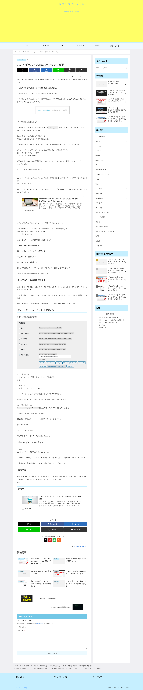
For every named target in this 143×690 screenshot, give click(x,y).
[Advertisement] (71, 28)
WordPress (22, 60)
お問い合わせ (39, 623)
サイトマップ (97, 677)
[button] (69, 70)
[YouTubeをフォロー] (50, 540)
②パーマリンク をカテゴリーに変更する (111, 320)
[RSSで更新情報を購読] (59, 540)
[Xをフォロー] (45, 540)
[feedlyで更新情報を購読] (54, 540)
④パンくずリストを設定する (108, 322)
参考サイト (102, 327)
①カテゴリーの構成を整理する (108, 317)
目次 (107, 314)
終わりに (102, 325)
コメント (21, 630)
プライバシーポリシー (61, 677)
